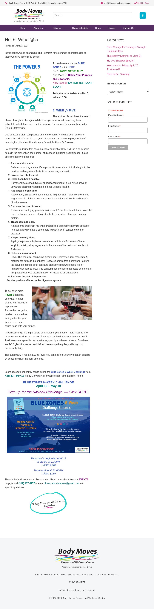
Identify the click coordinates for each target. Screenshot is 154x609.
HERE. (71, 67)
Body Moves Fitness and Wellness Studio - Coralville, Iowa (29, 14)
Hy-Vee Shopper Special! (120, 60)
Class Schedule (80, 28)
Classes (57, 28)
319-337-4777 (143, 3)
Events (111, 28)
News (98, 28)
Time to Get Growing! (118, 74)
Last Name (114, 136)
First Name (114, 125)
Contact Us (128, 28)
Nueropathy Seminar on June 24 (124, 56)
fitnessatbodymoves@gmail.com (62, 483)
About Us (38, 28)
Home (23, 28)
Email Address (116, 115)
